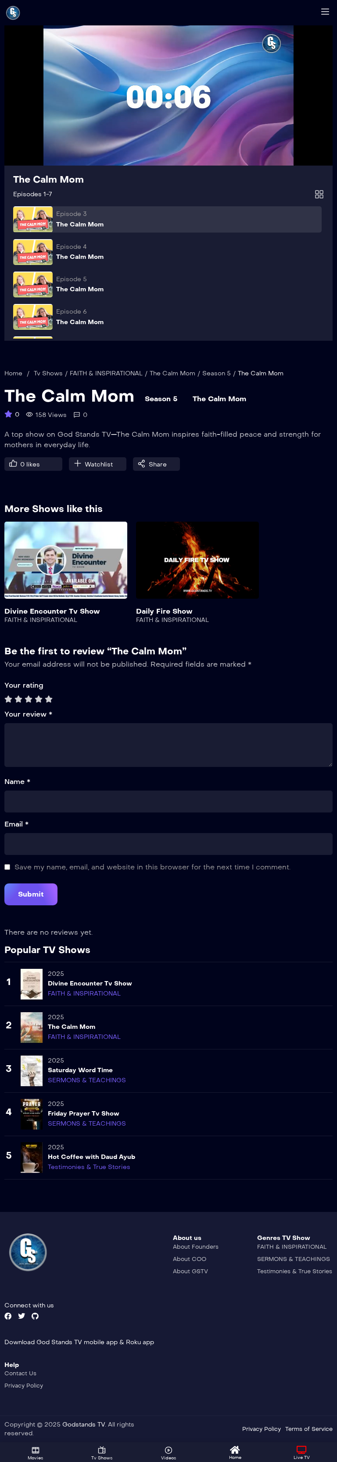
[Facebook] (7, 1316)
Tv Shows (48, 373)
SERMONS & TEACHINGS (87, 1080)
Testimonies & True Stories (89, 1167)
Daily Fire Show (164, 611)
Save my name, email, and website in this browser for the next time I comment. (152, 867)
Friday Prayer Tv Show (83, 1113)
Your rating (23, 685)
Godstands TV (83, 1424)
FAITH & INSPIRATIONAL (106, 373)
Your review (28, 714)
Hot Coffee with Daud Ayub (91, 1157)
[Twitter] (21, 1316)
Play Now (66, 565)
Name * (17, 781)
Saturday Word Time (80, 1070)
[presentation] (10, 581)
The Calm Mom (48, 179)
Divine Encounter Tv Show (52, 611)
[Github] (35, 1316)
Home (13, 373)
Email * (16, 824)
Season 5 (216, 373)
